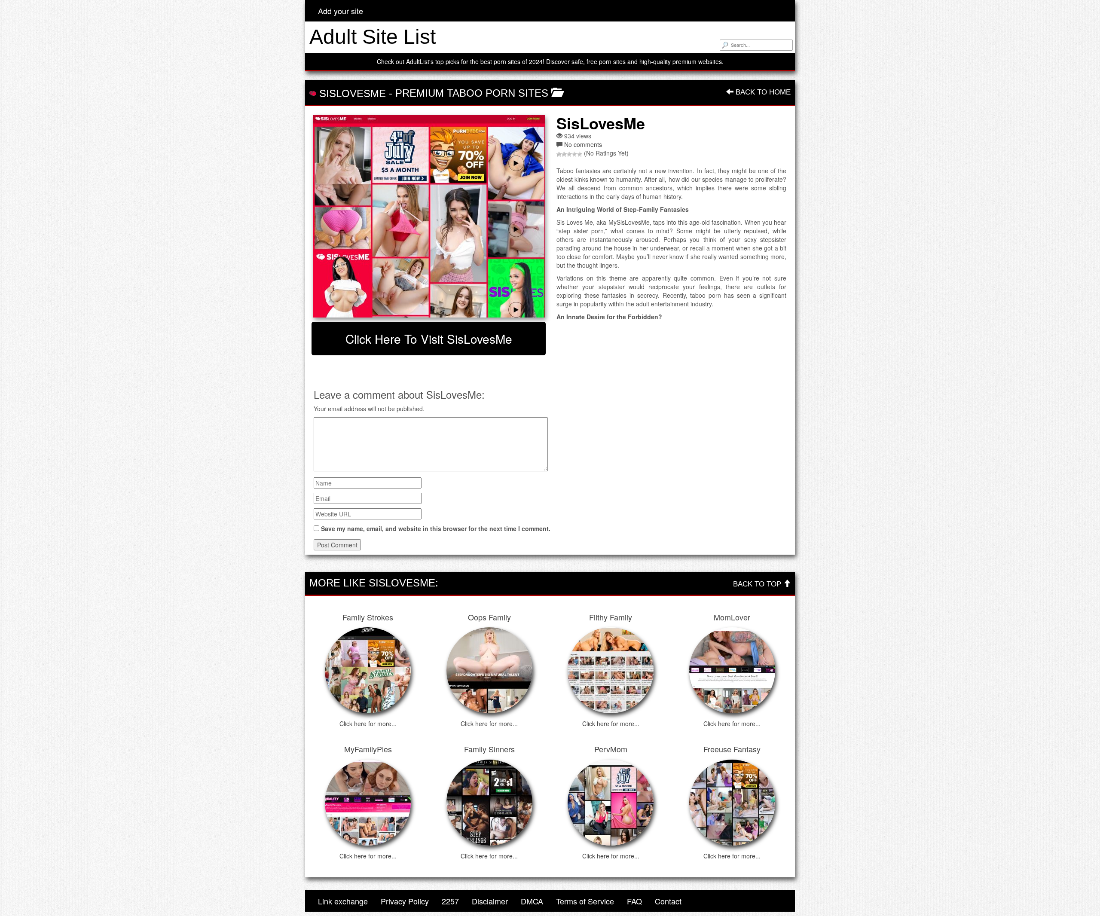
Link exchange (343, 901)
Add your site (340, 10)
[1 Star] (559, 154)
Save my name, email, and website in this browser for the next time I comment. (435, 528)
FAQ (634, 901)
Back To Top (758, 584)
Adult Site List (372, 36)
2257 (450, 901)
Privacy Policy (405, 901)
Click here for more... (368, 723)
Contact (668, 901)
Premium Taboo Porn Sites (471, 93)
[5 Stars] (579, 154)
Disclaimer (490, 901)
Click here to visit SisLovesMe (428, 338)
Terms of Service (585, 901)
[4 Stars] (574, 154)
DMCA (532, 901)
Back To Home (762, 92)
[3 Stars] (569, 154)
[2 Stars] (564, 154)
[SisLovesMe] (429, 216)
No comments (583, 144)
